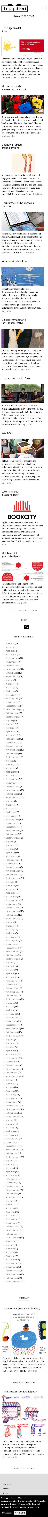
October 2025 (12, 672)
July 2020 (10, 882)
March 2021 (11, 856)
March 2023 (11, 775)
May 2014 (10, 1127)
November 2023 (13, 749)
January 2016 (11, 1061)
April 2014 (10, 1131)
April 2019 (10, 933)
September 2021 (13, 837)
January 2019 (11, 944)
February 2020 (12, 900)
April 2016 (10, 1050)
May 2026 (10, 647)
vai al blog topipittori (24, 1382)
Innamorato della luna (14, 261)
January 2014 (11, 1142)
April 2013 (10, 1171)
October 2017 (11, 995)
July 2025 (10, 680)
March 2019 (11, 937)
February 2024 (12, 738)
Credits (6, 1489)
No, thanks (20, 1513)
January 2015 (11, 1102)
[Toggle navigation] (43, 7)
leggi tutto (26, 77)
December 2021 (12, 826)
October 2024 (12, 713)
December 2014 (12, 1105)
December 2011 (12, 1226)
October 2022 (12, 793)
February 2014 (12, 1138)
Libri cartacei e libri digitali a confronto (17, 204)
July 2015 (9, 1080)
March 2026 (11, 654)
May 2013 (10, 1168)
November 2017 (12, 991)
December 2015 (12, 1065)
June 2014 (10, 1124)
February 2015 (12, 1098)
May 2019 (10, 929)
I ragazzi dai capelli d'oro (15, 378)
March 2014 (11, 1135)
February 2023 (12, 779)
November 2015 (12, 1069)
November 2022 (13, 790)
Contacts (7, 1484)
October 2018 (12, 955)
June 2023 (10, 764)
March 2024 (11, 735)
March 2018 (11, 977)
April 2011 (10, 1256)
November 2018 (13, 951)
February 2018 (12, 981)
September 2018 (13, 958)
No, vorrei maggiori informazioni (24, 1507)
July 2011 (9, 1245)
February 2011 (12, 1263)
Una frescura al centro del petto (20, 1391)
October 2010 (12, 1278)
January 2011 (11, 1267)
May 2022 (10, 808)
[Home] (14, 8)
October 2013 (11, 1153)
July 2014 (10, 1120)
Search (27, 627)
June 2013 (10, 1164)
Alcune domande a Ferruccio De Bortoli (13, 88)
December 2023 (12, 746)
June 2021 (10, 845)
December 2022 (13, 786)
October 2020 (12, 874)
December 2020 (13, 867)
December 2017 (12, 988)
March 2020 (11, 896)
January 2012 (11, 1223)
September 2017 (13, 999)
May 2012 (10, 1208)
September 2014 (13, 1116)
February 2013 (12, 1179)
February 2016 (12, 1058)
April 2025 (10, 691)
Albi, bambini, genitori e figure (10, 554)
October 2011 (11, 1234)
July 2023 (10, 760)
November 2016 (13, 1028)
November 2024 (13, 709)
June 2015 (10, 1083)
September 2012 (13, 1197)
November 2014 (13, 1109)
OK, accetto (7, 1513)
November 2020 (13, 870)
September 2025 (13, 676)
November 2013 (12, 1149)
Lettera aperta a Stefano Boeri (10, 493)
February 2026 (12, 658)
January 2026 (11, 661)
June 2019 (10, 925)
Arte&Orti (7, 433)
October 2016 (12, 1032)
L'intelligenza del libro (11, 29)
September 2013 (13, 1157)
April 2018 (10, 973)
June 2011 (10, 1248)
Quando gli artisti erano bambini (11, 146)
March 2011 (11, 1259)
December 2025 (12, 665)
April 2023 (10, 771)
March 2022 (11, 816)
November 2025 (13, 669)
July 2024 (10, 720)
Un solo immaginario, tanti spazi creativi (13, 321)
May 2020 (10, 889)
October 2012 (12, 1193)
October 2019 (12, 915)
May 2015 (10, 1087)
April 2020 (10, 892)
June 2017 (10, 1003)
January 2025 (11, 702)
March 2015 (11, 1094)
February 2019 (12, 940)
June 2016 (10, 1043)
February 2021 (12, 859)
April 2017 (10, 1010)
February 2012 (12, 1219)
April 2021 (10, 852)
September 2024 (13, 716)
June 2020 (10, 885)
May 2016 (10, 1047)
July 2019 (10, 922)
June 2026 (10, 643)
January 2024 (11, 742)
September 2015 (13, 1076)
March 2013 (11, 1175)
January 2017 (11, 1021)
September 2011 (13, 1237)
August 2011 (11, 1241)
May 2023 (10, 768)
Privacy (6, 1493)
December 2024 (13, 705)
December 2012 (12, 1186)
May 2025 (10, 687)
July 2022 (10, 801)
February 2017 (12, 1017)
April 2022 (10, 812)
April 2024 (10, 731)
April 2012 (10, 1212)
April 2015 (10, 1091)
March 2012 (11, 1215)
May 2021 (10, 849)
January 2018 (11, 984)
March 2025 (11, 694)
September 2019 (13, 918)
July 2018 (10, 962)
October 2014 (12, 1113)
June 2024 (10, 724)
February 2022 (12, 819)
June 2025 (10, 683)
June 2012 (10, 1204)
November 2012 (13, 1190)
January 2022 (11, 823)
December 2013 (12, 1146)
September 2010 (13, 1281)
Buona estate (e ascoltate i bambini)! (22, 1308)
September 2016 (13, 1036)
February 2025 (12, 698)
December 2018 (12, 948)
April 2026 (10, 650)
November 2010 (13, 1274)
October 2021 (12, 834)
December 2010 (13, 1270)
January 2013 (11, 1182)
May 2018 (10, 970)
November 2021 (13, 830)
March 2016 (11, 1054)
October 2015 (11, 1072)
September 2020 (13, 878)
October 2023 (12, 753)
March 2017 (11, 1014)
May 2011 (10, 1252)
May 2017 (10, 1006)
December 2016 (12, 1024)
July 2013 (9, 1160)
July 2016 (10, 1039)
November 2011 (12, 1230)
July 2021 (10, 841)
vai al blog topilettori (24, 1468)
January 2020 (12, 904)
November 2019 (13, 911)
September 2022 (13, 797)
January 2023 (11, 783)
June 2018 (10, 966)
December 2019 (12, 907)
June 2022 (10, 804)
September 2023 (13, 757)
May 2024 (10, 727)
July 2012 (10, 1201)
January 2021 (11, 863)
